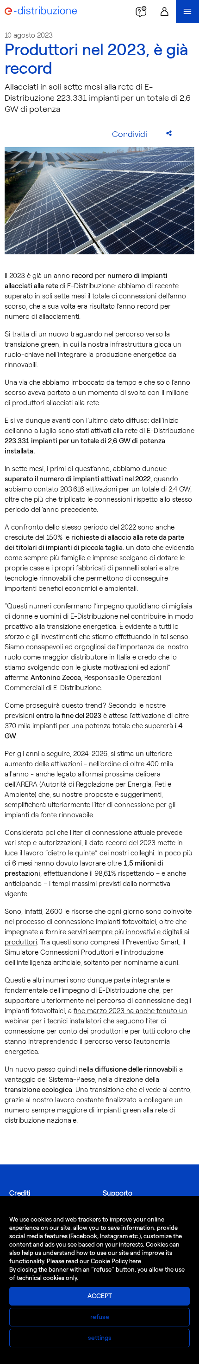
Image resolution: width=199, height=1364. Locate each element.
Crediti (19, 1193)
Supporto (117, 1193)
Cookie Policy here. (117, 1261)
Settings (100, 1338)
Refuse (99, 1317)
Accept (99, 1296)
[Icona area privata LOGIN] (164, 11)
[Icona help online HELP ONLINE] (141, 11)
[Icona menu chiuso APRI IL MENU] (187, 11)
